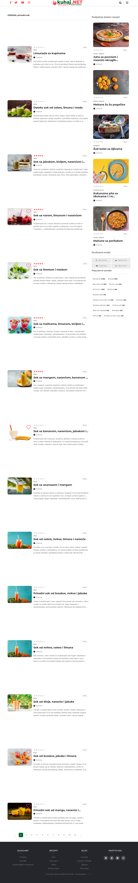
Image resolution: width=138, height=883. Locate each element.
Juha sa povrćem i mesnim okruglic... (105, 58)
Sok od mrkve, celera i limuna (53, 647)
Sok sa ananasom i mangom (52, 484)
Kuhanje (84, 857)
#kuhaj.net (99, 279)
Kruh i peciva (98, 101)
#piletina (112, 289)
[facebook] (11, 5)
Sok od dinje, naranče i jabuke (53, 701)
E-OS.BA (89, 874)
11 (75, 835)
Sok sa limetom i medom (50, 269)
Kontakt (23, 861)
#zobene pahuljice (101, 305)
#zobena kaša (99, 295)
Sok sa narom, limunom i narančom (57, 215)
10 (69, 835)
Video (53, 865)
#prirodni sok (99, 284)
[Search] (120, 2)
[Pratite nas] (106, 858)
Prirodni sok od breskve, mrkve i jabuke (60, 593)
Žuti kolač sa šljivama (107, 148)
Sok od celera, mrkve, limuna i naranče (59, 539)
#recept (112, 279)
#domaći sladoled (101, 310)
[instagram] (29, 3)
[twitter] (16, 3)
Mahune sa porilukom (108, 240)
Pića (35, 50)
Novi (54, 857)
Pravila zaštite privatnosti (23, 865)
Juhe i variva (98, 54)
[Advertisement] (48, 32)
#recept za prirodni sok (103, 300)
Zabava (84, 865)
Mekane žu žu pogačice (109, 104)
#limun (97, 316)
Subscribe (102, 266)
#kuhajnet (117, 310)
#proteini (121, 300)
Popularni (53, 861)
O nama (22, 857)
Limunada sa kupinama (49, 53)
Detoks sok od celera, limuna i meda (58, 107)
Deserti (96, 145)
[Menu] (127, 2)
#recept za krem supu (113, 316)
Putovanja (84, 868)
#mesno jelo (118, 305)
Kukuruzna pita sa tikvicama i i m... (105, 195)
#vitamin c (98, 289)
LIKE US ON (102, 260)
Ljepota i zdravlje (84, 861)
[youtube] (22, 3)
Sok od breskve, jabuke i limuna (54, 756)
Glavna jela (98, 190)
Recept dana (53, 868)
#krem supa (115, 284)
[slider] (38, 47)
